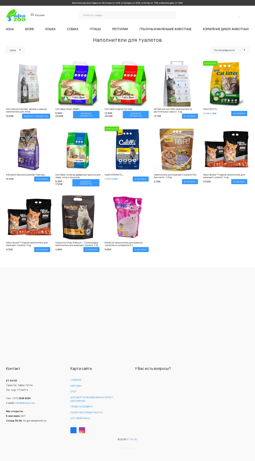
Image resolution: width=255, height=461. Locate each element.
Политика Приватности (86, 412)
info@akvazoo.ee (25, 403)
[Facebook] (73, 430)
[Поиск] (172, 15)
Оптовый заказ (80, 418)
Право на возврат (81, 406)
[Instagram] (82, 430)
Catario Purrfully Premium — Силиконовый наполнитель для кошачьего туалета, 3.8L (76, 244)
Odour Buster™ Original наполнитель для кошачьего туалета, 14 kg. (224, 176)
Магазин (76, 385)
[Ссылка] (235, 15)
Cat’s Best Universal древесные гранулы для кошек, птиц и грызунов (77, 176)
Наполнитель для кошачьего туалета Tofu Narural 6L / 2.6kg (175, 176)
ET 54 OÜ (132, 439)
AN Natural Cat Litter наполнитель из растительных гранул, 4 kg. (173, 110)
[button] (39, 15)
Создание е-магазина (127, 448)
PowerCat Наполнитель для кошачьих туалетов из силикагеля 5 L (124, 244)
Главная (75, 379)
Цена (13, 50)
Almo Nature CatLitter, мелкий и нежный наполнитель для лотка (26, 110)
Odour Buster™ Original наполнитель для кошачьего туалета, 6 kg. (27, 244)
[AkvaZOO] (15, 15)
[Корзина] (244, 15)
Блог (73, 391)
